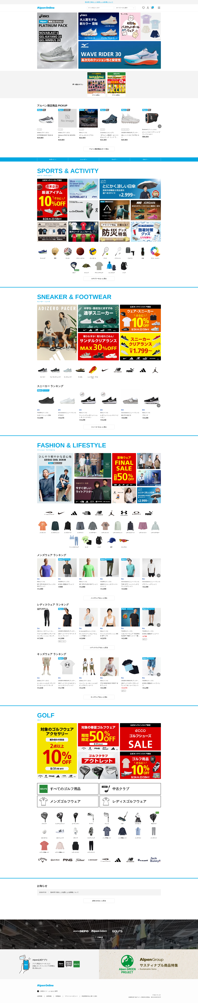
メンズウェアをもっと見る (99, 598)
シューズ (82, 159)
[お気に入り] (143, 8)
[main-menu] (159, 8)
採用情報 (48, 996)
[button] (159, 126)
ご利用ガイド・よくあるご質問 (48, 991)
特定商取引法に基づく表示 (89, 996)
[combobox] (100, 8)
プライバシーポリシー (71, 996)
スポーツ (51, 159)
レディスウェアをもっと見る (99, 647)
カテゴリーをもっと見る (99, 278)
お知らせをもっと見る (99, 901)
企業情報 (39, 996)
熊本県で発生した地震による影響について (99, 2)
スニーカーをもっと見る (99, 427)
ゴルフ (145, 159)
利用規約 (58, 996)
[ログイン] (148, 8)
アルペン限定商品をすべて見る (99, 149)
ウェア (114, 159)
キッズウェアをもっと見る (99, 697)
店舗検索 (100, 937)
